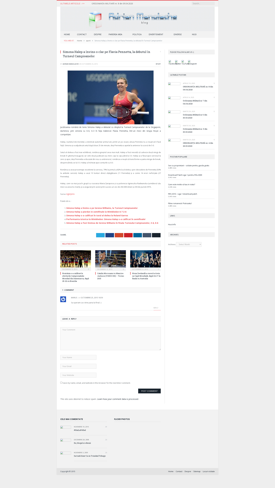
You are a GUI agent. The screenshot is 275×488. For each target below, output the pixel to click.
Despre (97, 34)
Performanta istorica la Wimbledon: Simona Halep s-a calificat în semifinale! (102, 218)
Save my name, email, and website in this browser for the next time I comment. (96, 381)
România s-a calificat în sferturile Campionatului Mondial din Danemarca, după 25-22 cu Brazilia (75, 275)
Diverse (178, 34)
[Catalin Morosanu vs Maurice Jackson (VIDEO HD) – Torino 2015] (110, 258)
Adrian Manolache (71, 64)
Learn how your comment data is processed (117, 397)
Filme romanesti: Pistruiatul (179, 203)
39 (106, 425)
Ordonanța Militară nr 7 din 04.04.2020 (195, 102)
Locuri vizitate (209, 469)
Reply (156, 306)
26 (106, 438)
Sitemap (197, 469)
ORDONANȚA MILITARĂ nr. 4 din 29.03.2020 (198, 144)
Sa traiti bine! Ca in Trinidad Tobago (90, 454)
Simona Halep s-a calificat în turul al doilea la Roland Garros (95, 214)
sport (158, 64)
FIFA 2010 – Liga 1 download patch (182, 194)
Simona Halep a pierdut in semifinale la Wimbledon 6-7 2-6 (93, 211)
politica (137, 34)
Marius (74, 296)
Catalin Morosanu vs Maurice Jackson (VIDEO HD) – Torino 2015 (110, 274)
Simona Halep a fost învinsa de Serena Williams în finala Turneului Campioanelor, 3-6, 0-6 (108, 221)
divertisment (156, 34)
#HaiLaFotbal (80, 428)
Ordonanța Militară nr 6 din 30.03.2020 (195, 116)
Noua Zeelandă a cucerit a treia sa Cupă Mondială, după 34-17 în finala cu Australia (146, 274)
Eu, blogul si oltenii (82, 441)
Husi (194, 34)
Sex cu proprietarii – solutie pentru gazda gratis (188, 165)
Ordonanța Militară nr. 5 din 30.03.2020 (195, 130)
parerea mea (115, 34)
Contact (82, 34)
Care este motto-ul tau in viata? (181, 184)
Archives (172, 244)
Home (67, 34)
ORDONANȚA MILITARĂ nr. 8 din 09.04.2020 (112, 3)
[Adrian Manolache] (137, 18)
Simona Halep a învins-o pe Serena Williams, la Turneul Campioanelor (99, 207)
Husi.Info (172, 224)
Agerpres (70, 193)
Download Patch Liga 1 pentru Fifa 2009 (185, 175)
